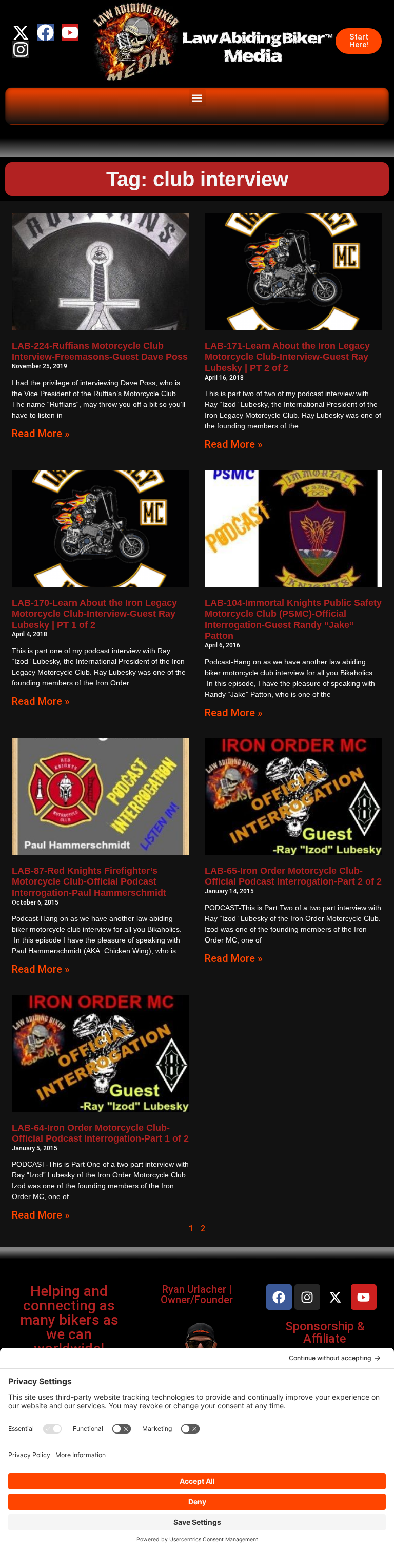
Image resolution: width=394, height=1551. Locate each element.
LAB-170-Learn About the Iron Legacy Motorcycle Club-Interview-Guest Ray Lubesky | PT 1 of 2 (94, 614)
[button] (197, 97)
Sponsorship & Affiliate (325, 1332)
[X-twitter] (20, 32)
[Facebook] (45, 32)
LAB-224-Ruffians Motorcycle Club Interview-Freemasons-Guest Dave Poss (100, 351)
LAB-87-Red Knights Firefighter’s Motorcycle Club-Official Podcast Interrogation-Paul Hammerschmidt (89, 882)
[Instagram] (20, 49)
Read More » (41, 433)
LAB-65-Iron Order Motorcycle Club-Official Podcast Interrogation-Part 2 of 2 (293, 876)
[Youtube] (70, 32)
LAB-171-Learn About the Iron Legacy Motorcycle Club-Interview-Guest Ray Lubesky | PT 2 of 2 (287, 357)
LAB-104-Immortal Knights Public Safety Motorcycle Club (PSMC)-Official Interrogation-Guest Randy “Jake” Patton (293, 619)
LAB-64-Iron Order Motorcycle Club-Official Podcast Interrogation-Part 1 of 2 (100, 1133)
